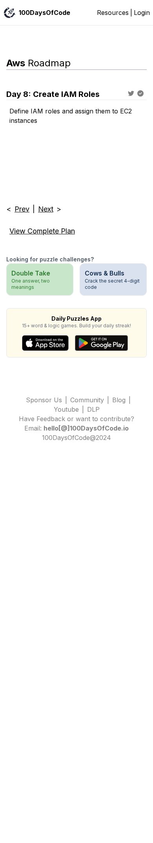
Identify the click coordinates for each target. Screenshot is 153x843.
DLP (93, 409)
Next (45, 209)
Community (87, 400)
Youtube (66, 409)
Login (142, 12)
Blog (119, 400)
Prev (22, 209)
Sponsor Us (44, 400)
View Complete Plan (42, 231)
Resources (113, 12)
